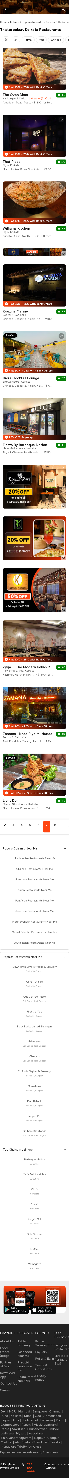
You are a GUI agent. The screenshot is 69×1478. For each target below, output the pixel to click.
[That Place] (34, 144)
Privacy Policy (40, 1378)
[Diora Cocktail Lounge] (34, 360)
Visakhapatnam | (46, 1425)
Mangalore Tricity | (15, 1446)
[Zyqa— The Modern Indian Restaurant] (34, 649)
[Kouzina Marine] (34, 293)
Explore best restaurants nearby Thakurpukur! (30, 1452)
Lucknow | (47, 1420)
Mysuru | (22, 1433)
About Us (7, 1341)
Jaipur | (6, 1420)
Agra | (17, 1420)
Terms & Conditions (43, 1367)
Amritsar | (19, 1429)
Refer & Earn (44, 1358)
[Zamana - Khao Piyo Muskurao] (34, 716)
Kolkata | (16, 1416)
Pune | (5, 1416)
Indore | (55, 1429)
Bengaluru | (40, 1411)
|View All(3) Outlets (41, 98)
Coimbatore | (11, 1425)
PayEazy (41, 1352)
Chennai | (56, 1411)
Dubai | (29, 1416)
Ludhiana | (8, 1433)
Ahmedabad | (53, 1416)
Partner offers (5, 1364)
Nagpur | (40, 1438)
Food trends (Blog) (5, 1352)
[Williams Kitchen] (34, 210)
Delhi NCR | (9, 1411)
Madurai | (7, 1442)
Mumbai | (25, 1411)
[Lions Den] (34, 783)
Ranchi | (27, 1425)
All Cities (35, 1446)
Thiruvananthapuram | (17, 1438)
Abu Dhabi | (23, 1442)
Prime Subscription (44, 1343)
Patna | (6, 1429)
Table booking (24, 1343)
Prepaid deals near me (25, 1366)
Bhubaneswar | (37, 1429)
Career (5, 1390)
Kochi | (61, 1420)
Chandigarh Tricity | (47, 1442)
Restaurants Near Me (26, 1379)
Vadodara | (36, 1433)
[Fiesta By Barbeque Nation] (34, 427)
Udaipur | (54, 1438)
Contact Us (8, 1383)
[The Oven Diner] (34, 77)
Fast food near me (25, 1354)
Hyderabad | (31, 1420)
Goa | (39, 1416)
